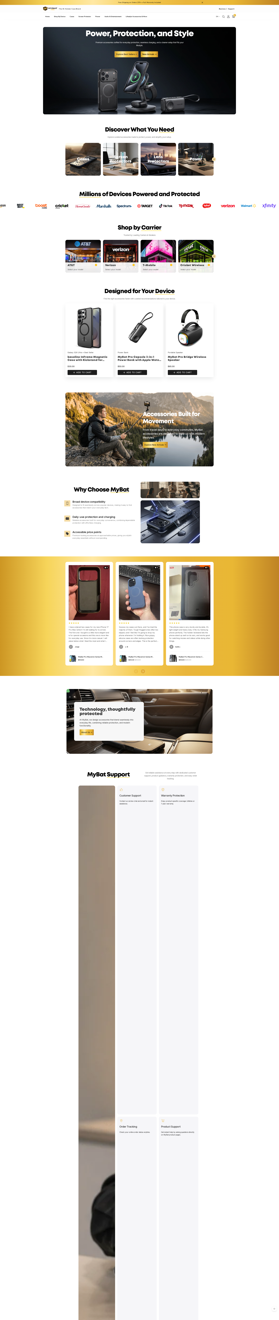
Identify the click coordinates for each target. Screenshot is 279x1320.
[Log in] (228, 16)
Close (202, 2)
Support (231, 9)
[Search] (223, 16)
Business (222, 9)
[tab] (135, 267)
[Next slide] (214, 159)
